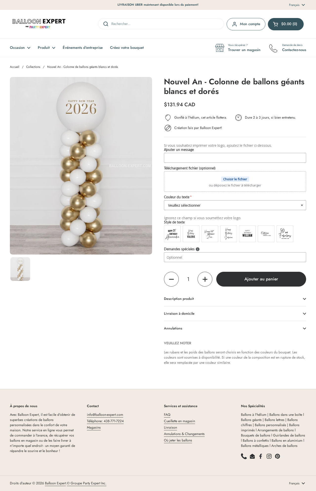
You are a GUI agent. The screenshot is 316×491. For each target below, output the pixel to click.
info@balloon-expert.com (105, 414)
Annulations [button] (173, 328)
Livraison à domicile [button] (179, 313)
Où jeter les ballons (178, 440)
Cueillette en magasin (179, 420)
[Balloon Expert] (39, 24)
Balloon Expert (55, 483)
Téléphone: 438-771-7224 (105, 420)
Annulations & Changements (184, 433)
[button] (171, 279)
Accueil (14, 67)
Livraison (170, 427)
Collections (33, 67)
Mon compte (250, 24)
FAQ (167, 414)
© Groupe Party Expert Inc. (86, 483)
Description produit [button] (179, 298)
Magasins (94, 427)
